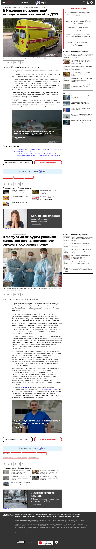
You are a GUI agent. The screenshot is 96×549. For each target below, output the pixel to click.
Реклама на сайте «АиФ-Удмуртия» (25, 516)
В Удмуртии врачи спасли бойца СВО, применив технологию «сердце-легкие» (49, 472)
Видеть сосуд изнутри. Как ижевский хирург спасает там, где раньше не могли (78, 36)
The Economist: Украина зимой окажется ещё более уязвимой (80, 102)
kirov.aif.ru (25, 388)
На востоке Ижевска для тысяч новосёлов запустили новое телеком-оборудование (78, 44)
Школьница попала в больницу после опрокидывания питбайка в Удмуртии (50, 478)
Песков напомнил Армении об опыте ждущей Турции (82, 96)
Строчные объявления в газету (47, 516)
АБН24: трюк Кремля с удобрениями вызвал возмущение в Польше (81, 115)
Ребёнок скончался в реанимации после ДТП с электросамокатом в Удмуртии (21, 478)
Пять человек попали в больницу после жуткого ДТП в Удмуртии (20, 483)
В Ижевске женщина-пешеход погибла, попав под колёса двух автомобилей (34, 132)
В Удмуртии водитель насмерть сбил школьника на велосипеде (20, 197)
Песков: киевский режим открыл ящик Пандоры (80, 109)
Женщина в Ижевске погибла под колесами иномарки (37, 155)
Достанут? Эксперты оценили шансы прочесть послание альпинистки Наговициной (82, 55)
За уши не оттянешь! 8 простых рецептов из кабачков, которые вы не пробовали (82, 74)
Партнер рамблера (31, 542)
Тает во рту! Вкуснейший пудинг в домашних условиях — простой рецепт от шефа (81, 62)
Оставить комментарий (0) (48, 162)
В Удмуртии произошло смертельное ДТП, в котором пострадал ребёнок (48, 198)
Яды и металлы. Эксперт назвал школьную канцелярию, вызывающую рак (80, 257)
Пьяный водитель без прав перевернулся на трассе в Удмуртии (48, 192)
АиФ (45, 58)
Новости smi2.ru (9, 228)
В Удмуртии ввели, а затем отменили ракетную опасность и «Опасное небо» (78, 14)
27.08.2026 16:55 (7, 234)
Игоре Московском (49, 389)
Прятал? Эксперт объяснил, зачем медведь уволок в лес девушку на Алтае (81, 251)
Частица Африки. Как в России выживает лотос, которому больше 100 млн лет (81, 245)
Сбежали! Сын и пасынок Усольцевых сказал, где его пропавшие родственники (82, 80)
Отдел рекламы (53, 514)
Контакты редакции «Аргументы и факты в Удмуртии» (31, 514)
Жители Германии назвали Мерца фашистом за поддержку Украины (81, 121)
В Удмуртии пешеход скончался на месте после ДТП (36, 153)
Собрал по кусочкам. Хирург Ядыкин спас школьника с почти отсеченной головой (82, 238)
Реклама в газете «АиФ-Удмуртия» (71, 514)
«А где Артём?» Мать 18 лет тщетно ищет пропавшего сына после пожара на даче (81, 263)
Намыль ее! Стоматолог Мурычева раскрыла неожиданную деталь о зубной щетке (81, 68)
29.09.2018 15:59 (7, 7)
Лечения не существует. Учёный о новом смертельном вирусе (81, 85)
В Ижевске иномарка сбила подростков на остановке (19, 203)
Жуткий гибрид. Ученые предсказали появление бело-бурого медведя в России (82, 269)
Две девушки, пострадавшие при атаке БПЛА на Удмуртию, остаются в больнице (20, 472)
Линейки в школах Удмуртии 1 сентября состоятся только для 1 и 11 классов (78, 29)
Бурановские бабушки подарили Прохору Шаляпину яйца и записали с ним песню (78, 21)
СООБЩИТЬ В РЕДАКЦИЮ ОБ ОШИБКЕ (69, 516)
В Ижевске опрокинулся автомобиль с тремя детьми (19, 191)
